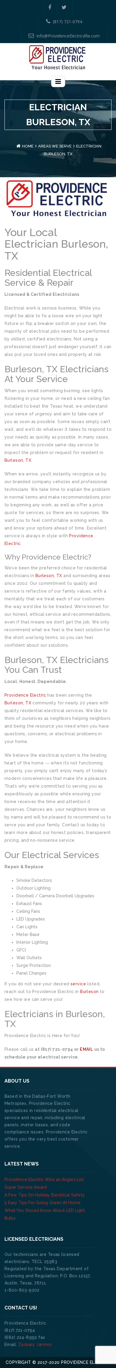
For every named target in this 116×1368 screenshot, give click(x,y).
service (78, 983)
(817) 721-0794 (67, 21)
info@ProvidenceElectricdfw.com (68, 36)
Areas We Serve (55, 146)
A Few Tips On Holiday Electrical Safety (44, 1195)
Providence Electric (25, 695)
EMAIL (86, 1049)
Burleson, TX (17, 460)
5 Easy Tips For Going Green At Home (42, 1202)
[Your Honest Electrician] (58, 56)
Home (28, 146)
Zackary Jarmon (35, 1344)
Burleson (89, 991)
